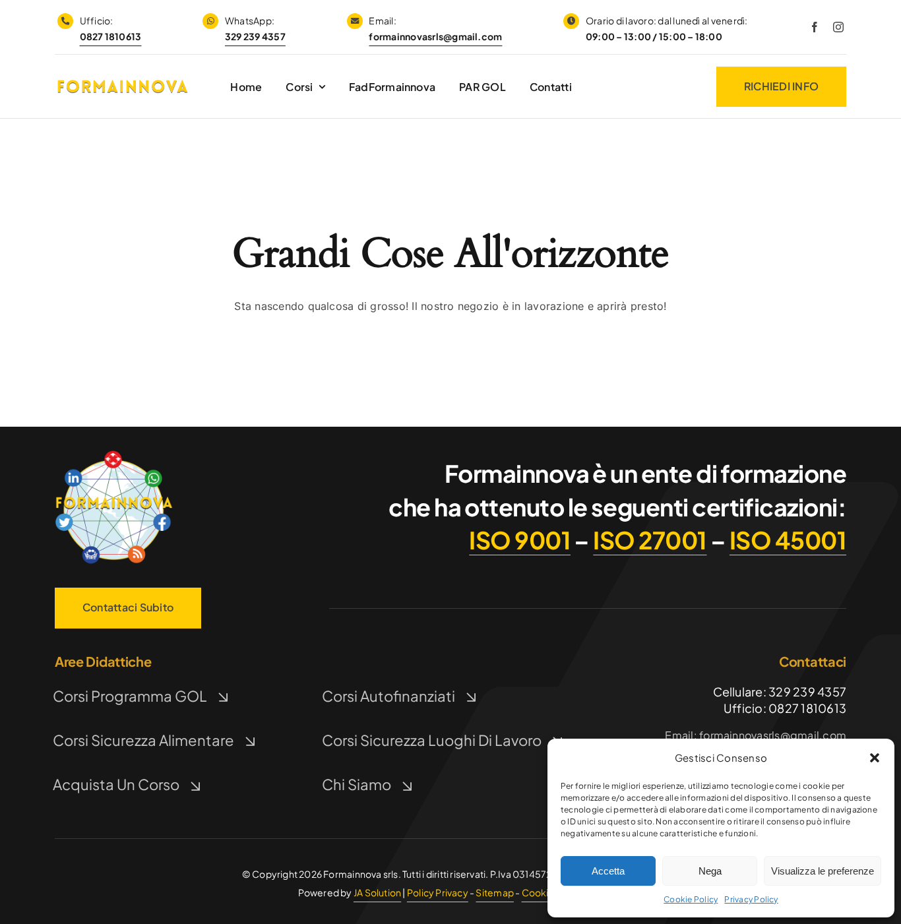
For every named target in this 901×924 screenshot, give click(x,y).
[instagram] (838, 27)
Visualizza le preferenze (822, 871)
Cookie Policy (691, 899)
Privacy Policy (751, 899)
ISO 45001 (788, 540)
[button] (874, 757)
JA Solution (377, 892)
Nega (710, 871)
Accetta (608, 871)
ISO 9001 (520, 540)
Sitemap (494, 892)
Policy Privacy (437, 892)
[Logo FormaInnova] (114, 453)
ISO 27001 (649, 540)
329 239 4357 (255, 36)
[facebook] (814, 27)
